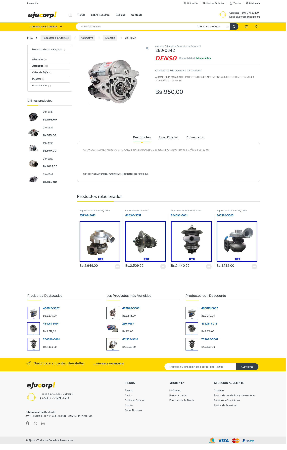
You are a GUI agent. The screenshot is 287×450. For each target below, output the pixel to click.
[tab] (141, 139)
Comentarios (195, 137)
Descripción (141, 137)
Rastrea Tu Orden (215, 3)
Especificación (168, 137)
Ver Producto (115, 266)
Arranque (110, 37)
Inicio (30, 37)
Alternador (39, 59)
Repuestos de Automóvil (56, 37)
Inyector (38, 78)
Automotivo (87, 37)
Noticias (120, 14)
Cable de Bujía (41, 72)
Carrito (128, 395)
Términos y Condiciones (227, 400)
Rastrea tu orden (178, 395)
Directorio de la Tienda (181, 400)
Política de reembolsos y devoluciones (235, 395)
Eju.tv (32, 440)
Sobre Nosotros (100, 14)
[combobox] (135, 26)
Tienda (236, 3)
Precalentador (41, 85)
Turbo (107, 210)
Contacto (136, 14)
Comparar (196, 70)
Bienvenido (33, 3)
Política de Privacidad (225, 405)
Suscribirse (247, 366)
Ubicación (192, 3)
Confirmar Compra (134, 400)
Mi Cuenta (254, 3)
